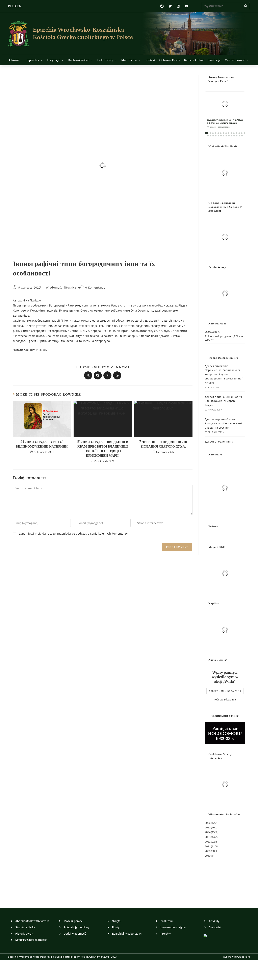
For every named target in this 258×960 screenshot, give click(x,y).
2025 (207, 827)
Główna (14, 60)
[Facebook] (162, 6)
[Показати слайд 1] (206, 133)
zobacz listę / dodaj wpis (225, 691)
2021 (207, 846)
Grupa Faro (243, 956)
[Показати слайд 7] (223, 133)
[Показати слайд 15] (244, 133)
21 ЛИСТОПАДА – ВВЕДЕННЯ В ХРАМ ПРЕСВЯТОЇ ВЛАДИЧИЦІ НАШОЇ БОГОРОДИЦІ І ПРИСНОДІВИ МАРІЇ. (102, 448)
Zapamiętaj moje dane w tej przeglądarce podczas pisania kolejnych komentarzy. (73, 533)
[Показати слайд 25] (231, 135)
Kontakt (150, 60)
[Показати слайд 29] (242, 135)
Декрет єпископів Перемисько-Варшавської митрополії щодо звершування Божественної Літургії (223, 374)
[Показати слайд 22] (223, 135)
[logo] (18, 33)
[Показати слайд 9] (228, 133)
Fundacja (214, 60)
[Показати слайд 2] (210, 133)
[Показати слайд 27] (236, 135)
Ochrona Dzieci (169, 60)
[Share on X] (88, 375)
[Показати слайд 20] (218, 135)
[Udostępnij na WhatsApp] (117, 375)
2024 (207, 832)
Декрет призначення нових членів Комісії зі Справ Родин (223, 401)
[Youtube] (186, 6)
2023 (207, 837)
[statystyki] (205, 935)
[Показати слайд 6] (221, 133)
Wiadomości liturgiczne (63, 287)
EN (19, 6)
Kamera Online (194, 60)
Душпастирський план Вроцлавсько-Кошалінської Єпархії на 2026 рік (223, 423)
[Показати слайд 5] (218, 133)
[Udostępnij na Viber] (107, 375)
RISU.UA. (42, 350)
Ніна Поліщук (32, 300)
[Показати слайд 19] (215, 135)
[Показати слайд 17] (210, 135)
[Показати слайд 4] (215, 133)
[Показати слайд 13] (239, 133)
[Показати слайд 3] (213, 133)
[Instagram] (178, 6)
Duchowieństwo (78, 60)
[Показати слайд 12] (236, 133)
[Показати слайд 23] (226, 135)
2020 (207, 851)
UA (14, 6)
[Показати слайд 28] (239, 135)
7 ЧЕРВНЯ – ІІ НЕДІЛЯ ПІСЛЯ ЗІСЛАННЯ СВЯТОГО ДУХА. (163, 444)
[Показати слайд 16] (208, 135)
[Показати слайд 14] (241, 133)
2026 (207, 823)
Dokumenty (105, 60)
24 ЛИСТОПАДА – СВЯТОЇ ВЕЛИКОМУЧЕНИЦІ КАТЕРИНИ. (42, 444)
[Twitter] (170, 6)
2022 (207, 841)
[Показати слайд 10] (231, 133)
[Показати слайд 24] (229, 135)
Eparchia (33, 60)
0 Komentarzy (95, 287)
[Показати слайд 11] (234, 133)
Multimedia (129, 60)
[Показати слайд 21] (221, 135)
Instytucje (53, 60)
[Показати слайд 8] (226, 133)
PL (9, 6)
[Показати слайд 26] (234, 135)
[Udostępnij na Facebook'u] (98, 375)
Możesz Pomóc (235, 60)
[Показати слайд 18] (213, 135)
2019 (207, 855)
